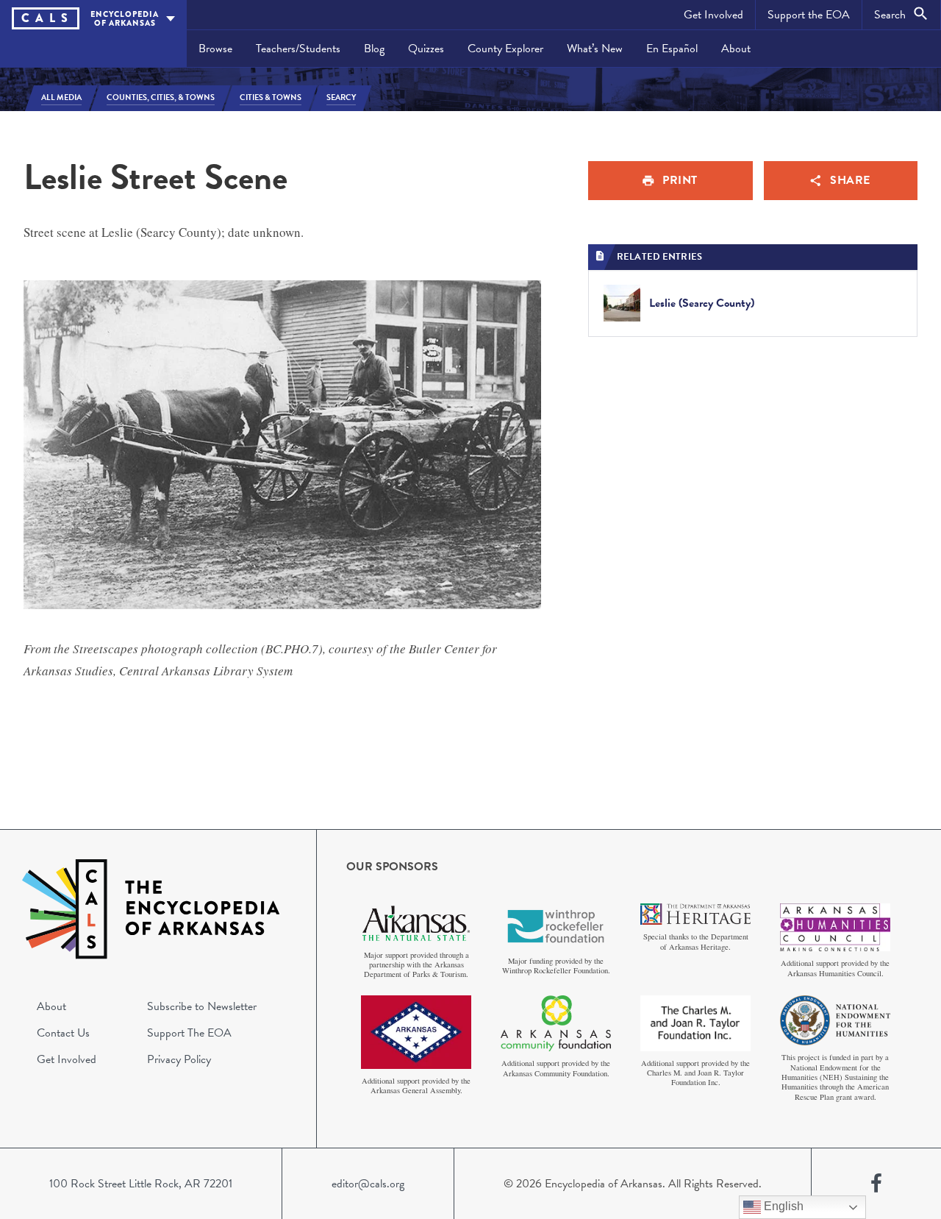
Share (850, 180)
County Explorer (505, 48)
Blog (374, 48)
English (782, 1206)
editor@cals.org (368, 1184)
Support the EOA (809, 15)
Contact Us (63, 1033)
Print (680, 180)
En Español (672, 48)
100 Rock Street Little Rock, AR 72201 (140, 1184)
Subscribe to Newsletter (202, 1006)
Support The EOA (189, 1033)
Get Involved (713, 15)
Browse (215, 48)
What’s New (595, 48)
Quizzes (426, 48)
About (736, 48)
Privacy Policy (179, 1059)
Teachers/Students (298, 48)
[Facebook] (876, 1183)
